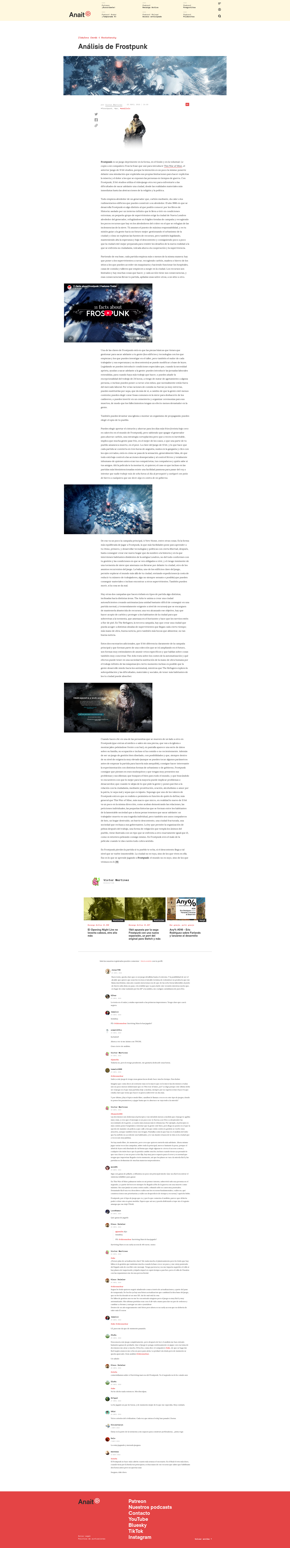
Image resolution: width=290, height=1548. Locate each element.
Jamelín (115, 1011)
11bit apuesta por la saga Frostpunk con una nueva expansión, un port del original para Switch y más (145, 934)
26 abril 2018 (116, 1368)
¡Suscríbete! (108, 7)
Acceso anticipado (152, 17)
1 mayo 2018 (115, 1428)
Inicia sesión (146, 961)
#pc (116, 108)
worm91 (114, 1167)
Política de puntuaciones (91, 1538)
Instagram (139, 1537)
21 (187, 104)
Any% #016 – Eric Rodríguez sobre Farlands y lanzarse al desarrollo (185, 932)
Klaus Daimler (118, 1224)
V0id (113, 1411)
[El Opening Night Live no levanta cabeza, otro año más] (104, 908)
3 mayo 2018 (115, 1441)
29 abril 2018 (116, 1414)
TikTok (135, 1531)
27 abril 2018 (116, 1401)
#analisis (125, 108)
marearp (115, 1451)
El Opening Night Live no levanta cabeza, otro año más (103, 932)
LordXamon (116, 1210)
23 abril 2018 (116, 973)
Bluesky (137, 1525)
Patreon (137, 1501)
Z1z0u (113, 1335)
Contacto (139, 1513)
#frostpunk (106, 108)
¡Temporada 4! (109, 17)
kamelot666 (116, 1069)
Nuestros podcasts (150, 1507)
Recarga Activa (150, 7)
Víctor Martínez (113, 104)
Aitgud (114, 1398)
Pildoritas (189, 17)
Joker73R (116, 970)
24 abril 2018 (116, 1227)
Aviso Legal (84, 1536)
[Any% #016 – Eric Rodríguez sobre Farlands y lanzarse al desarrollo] (186, 908)
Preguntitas (189, 7)
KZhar (113, 995)
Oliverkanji (117, 1424)
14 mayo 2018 (115, 1455)
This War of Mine (173, 165)
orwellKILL (116, 1030)
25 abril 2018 (116, 1338)
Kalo (113, 1438)
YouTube (138, 1519)
